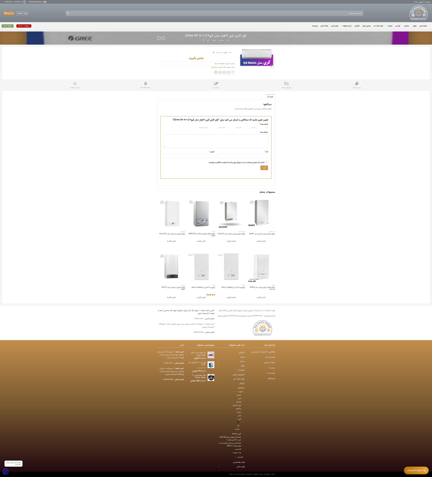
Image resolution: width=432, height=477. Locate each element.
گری (208, 40)
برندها (216, 67)
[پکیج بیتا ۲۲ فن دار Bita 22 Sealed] (231, 266)
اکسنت (237, 429)
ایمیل (211, 151)
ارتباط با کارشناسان (414, 470)
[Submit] (68, 13)
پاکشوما (238, 408)
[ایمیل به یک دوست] (224, 72)
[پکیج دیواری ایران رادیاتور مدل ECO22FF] (231, 213)
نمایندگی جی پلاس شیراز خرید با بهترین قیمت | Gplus (230, 444)
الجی (239, 398)
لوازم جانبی (334, 26)
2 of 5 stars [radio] (250, 127)
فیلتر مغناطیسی (239, 462)
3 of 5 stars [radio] (235, 127)
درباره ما (272, 367)
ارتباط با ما (271, 373)
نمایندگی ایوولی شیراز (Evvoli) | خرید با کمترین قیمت (230, 438)
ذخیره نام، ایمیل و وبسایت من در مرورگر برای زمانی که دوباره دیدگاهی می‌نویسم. (236, 162)
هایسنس (238, 449)
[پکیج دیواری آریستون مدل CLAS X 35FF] (171, 266)
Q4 (204, 40)
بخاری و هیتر (366, 26)
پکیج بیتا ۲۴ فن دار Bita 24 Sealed (203, 287)
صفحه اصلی (423, 26)
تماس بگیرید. (195, 58)
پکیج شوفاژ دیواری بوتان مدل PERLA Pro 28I (262, 288)
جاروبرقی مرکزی (239, 374)
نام (266, 151)
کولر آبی (397, 26)
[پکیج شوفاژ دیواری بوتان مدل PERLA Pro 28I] (261, 266)
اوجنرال (238, 402)
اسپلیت (390, 26)
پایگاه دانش (324, 26)
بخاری (242, 357)
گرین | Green (236, 434)
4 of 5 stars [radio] (219, 127)
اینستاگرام (271, 378)
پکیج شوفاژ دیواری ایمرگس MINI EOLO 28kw (202, 235)
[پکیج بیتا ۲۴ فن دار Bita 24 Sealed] (201, 266)
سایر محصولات (347, 26)
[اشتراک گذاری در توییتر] (228, 72)
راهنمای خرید (270, 357)
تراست (239, 412)
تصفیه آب (241, 370)
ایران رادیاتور (237, 405)
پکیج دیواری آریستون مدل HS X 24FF (172, 234)
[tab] (270, 96)
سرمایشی (221, 40)
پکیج (414, 26)
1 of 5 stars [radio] (263, 127)
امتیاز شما (263, 124)
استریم (225, 52)
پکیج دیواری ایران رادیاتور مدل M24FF (262, 234)
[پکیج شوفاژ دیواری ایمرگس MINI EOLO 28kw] (201, 213)
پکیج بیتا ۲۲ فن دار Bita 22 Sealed (233, 287)
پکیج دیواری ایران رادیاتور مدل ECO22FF (231, 234)
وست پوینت (237, 452)
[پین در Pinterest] (220, 72)
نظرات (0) (270, 97)
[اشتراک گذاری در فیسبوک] (232, 72)
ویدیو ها (315, 26)
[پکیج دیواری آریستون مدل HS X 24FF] (171, 213)
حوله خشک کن (378, 26)
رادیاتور (407, 26)
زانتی (239, 415)
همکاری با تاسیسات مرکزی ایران (263, 351)
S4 (238, 426)
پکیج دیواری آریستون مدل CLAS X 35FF (173, 288)
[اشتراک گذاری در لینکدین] (216, 72)
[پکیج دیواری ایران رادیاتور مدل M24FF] (261, 213)
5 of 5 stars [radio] (201, 127)
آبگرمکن (357, 26)
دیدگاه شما (263, 132)
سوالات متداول (269, 362)
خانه (228, 40)
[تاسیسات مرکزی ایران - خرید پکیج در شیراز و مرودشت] (417, 13)
